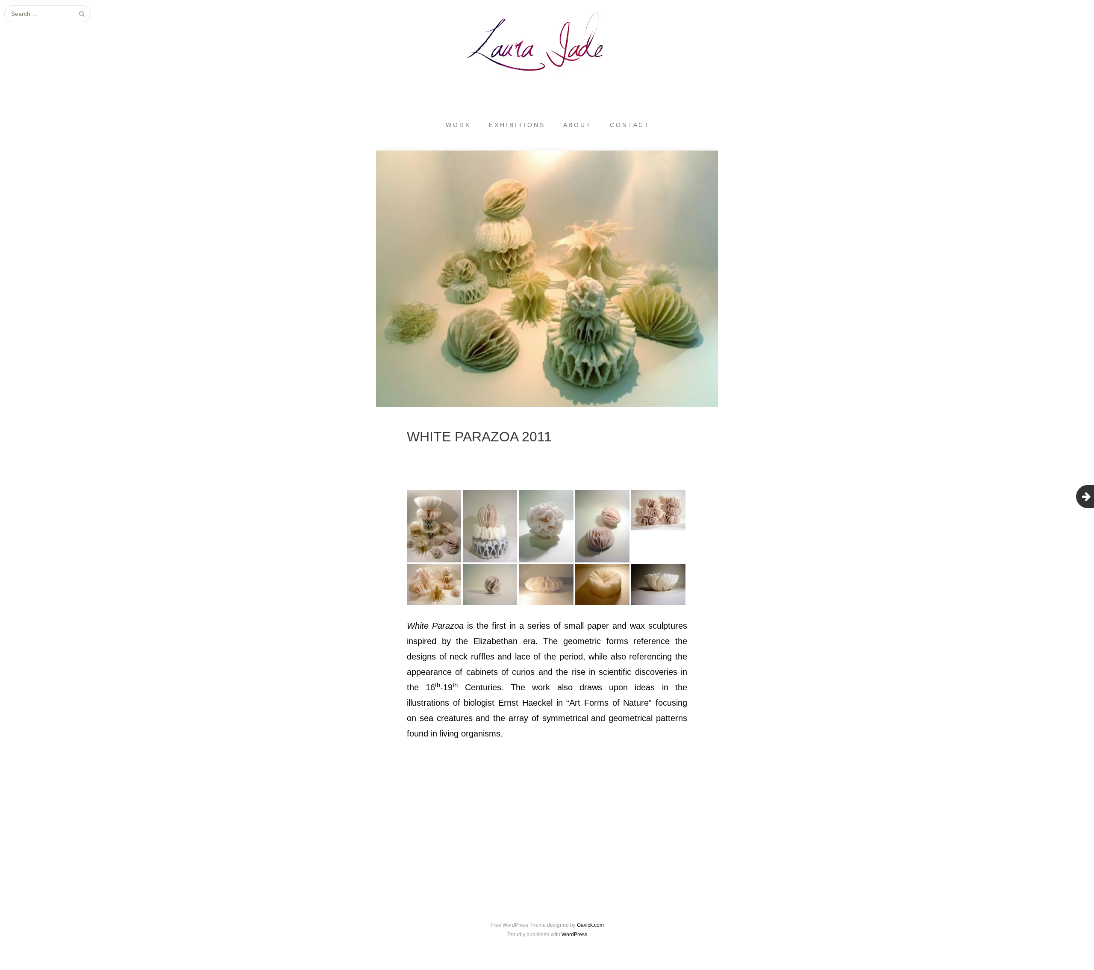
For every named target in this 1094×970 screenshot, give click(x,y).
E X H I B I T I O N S (516, 124)
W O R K (457, 124)
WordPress (574, 934)
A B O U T (576, 124)
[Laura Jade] (547, 46)
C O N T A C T (629, 124)
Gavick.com (590, 925)
